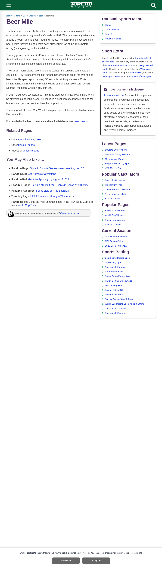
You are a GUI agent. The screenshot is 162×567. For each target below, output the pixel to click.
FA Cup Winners (113, 224)
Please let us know (69, 213)
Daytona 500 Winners (116, 150)
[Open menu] (8, 5)
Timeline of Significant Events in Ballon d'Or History (59, 185)
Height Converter (113, 185)
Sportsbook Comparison (117, 308)
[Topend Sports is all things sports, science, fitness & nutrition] (81, 5)
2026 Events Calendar (116, 246)
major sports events (112, 76)
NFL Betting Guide (114, 241)
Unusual (32, 16)
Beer (41, 16)
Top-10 (108, 34)
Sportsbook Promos (115, 267)
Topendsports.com (114, 95)
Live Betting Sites (113, 285)
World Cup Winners (115, 215)
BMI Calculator (112, 198)
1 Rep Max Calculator (116, 194)
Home (9, 16)
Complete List (112, 29)
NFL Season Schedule (116, 236)
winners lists (136, 72)
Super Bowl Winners (115, 220)
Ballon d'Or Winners (115, 210)
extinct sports (127, 65)
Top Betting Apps (113, 262)
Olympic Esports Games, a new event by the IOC (57, 168)
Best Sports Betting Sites (117, 258)
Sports (17, 16)
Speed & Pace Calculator (117, 189)
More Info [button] (138, 553)
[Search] (153, 5)
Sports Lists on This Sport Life (52, 190)
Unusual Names (113, 39)
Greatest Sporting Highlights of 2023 (48, 179)
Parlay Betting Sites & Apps (118, 281)
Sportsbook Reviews (115, 313)
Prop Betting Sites (114, 272)
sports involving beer (29, 139)
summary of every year (140, 76)
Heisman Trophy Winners (117, 154)
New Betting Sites (114, 294)
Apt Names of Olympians (42, 174)
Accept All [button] (96, 560)
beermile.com (81, 121)
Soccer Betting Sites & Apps (119, 299)
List (24, 16)
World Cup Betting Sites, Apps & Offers (124, 304)
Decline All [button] (66, 560)
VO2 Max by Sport (114, 168)
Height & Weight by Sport (117, 163)
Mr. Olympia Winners (115, 159)
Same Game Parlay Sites (117, 276)
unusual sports (26, 145)
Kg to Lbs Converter (115, 180)
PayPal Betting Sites (115, 290)
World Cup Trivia (27, 205)
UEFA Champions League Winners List (52, 196)
